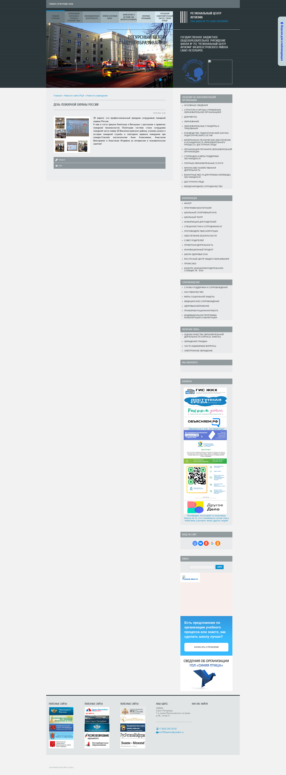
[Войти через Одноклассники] (217, 543)
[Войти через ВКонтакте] (200, 543)
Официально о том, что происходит (206, 429)
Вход (71, 4)
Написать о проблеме (206, 647)
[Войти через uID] (194, 543)
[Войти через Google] (212, 543)
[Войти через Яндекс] (206, 543)
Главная (52, 4)
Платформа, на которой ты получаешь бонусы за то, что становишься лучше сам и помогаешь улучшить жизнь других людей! (206, 518)
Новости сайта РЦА (74, 95)
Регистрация (62, 4)
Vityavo (62, 160)
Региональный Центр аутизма (205, 15)
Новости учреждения (97, 95)
